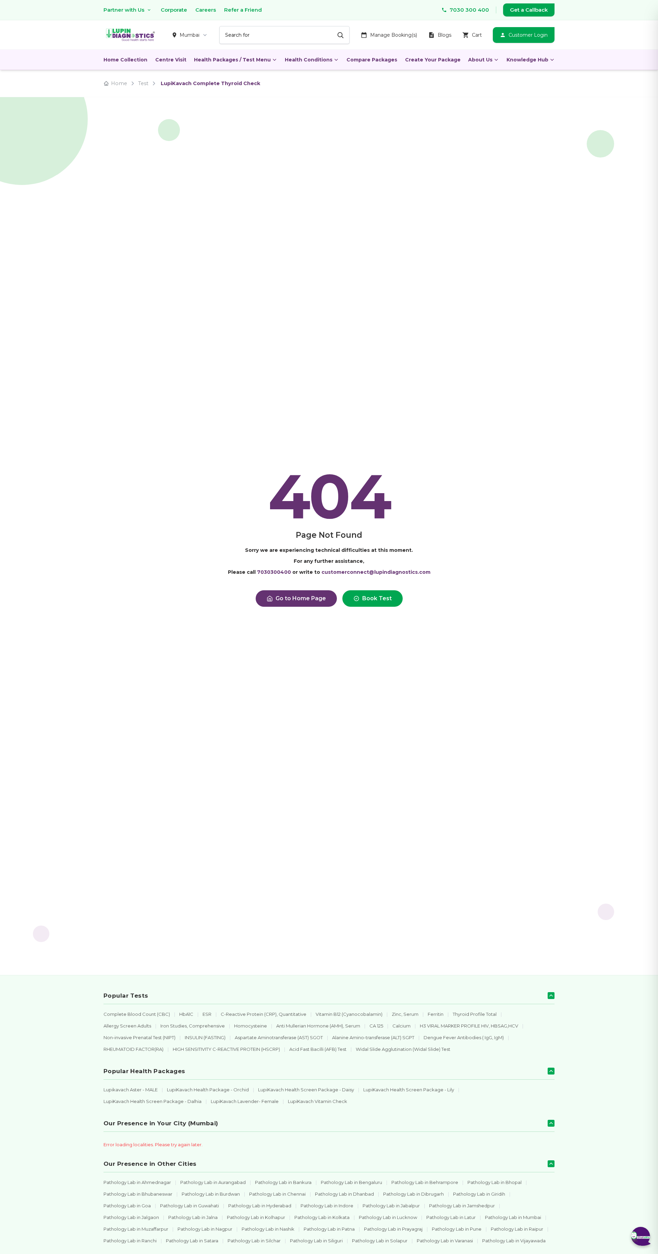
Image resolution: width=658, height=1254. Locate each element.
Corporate (174, 10)
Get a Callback (529, 10)
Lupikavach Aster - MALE (130, 1089)
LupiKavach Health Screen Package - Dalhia (152, 1101)
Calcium (401, 1026)
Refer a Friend (243, 10)
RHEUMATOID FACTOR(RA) (133, 1049)
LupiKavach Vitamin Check (317, 1101)
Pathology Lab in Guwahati (189, 1205)
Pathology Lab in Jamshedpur (462, 1205)
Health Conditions (308, 60)
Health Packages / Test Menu (232, 60)
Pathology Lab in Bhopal (494, 1182)
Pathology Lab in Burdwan (211, 1194)
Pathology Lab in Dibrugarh (413, 1194)
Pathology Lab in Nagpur (205, 1229)
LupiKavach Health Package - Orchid (208, 1089)
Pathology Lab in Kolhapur (256, 1217)
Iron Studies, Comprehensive (192, 1026)
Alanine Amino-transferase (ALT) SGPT (373, 1037)
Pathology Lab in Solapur (379, 1240)
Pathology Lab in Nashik (268, 1229)
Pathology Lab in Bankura (283, 1182)
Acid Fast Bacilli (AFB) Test (317, 1049)
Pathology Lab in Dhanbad (344, 1194)
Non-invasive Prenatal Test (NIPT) (139, 1037)
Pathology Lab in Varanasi (445, 1240)
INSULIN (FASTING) (205, 1037)
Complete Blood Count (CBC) (136, 1014)
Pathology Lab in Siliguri (316, 1240)
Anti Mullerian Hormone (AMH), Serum (318, 1026)
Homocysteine (250, 1026)
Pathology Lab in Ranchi (130, 1240)
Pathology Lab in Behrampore (424, 1182)
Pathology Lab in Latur (451, 1217)
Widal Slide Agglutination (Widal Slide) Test (403, 1049)
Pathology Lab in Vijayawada (514, 1240)
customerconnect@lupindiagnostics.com (375, 572)
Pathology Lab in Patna (329, 1229)
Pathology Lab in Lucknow (388, 1217)
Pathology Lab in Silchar (254, 1240)
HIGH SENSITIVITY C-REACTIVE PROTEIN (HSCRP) (226, 1049)
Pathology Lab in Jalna (193, 1217)
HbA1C (186, 1014)
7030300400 (274, 572)
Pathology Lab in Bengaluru (351, 1182)
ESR (207, 1014)
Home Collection (125, 60)
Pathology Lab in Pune (457, 1229)
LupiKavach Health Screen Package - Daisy (306, 1089)
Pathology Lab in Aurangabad (213, 1182)
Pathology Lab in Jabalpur (391, 1205)
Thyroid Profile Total (475, 1014)
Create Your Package (433, 60)
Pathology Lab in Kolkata (322, 1217)
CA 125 (376, 1026)
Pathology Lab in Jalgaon (131, 1217)
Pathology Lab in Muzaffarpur (135, 1229)
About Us (480, 60)
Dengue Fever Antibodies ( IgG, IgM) (464, 1037)
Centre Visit (170, 60)
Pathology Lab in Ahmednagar (137, 1182)
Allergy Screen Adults (127, 1026)
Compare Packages (371, 60)
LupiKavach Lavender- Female (245, 1101)
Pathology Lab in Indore (327, 1205)
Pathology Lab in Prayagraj (393, 1229)
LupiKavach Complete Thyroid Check (210, 83)
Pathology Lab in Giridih (479, 1194)
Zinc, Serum (405, 1014)
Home (119, 83)
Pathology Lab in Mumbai (513, 1217)
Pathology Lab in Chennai (277, 1194)
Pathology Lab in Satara (192, 1240)
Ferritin (435, 1014)
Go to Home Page (301, 598)
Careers (205, 10)
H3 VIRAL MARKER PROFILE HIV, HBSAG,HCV (469, 1026)
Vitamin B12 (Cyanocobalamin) (349, 1014)
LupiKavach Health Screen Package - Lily (408, 1089)
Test (143, 83)
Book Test (377, 598)
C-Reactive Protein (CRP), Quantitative (263, 1014)
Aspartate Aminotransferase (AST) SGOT (279, 1037)
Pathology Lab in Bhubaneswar (137, 1194)
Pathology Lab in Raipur (517, 1229)
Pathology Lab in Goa (127, 1205)
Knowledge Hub (527, 60)
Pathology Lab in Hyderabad (259, 1205)
